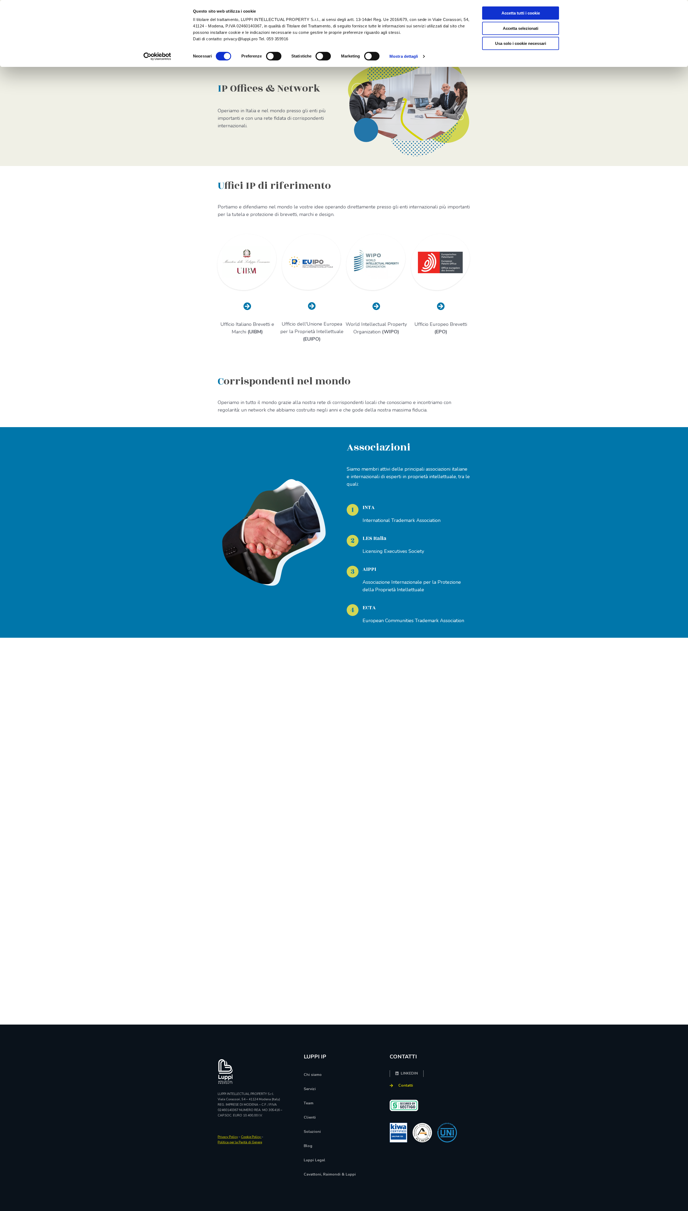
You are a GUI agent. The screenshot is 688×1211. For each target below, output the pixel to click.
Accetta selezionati (520, 28)
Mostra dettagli (403, 56)
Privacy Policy (228, 1137)
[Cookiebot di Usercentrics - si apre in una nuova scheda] (157, 56)
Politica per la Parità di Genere (240, 1142)
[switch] (273, 56)
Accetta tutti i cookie (520, 13)
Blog (308, 1145)
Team (308, 1103)
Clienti (310, 1117)
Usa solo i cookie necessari (520, 43)
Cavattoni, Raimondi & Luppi (330, 1174)
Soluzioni (312, 1131)
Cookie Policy (251, 1137)
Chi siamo (313, 1074)
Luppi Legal (314, 1160)
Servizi (310, 1088)
